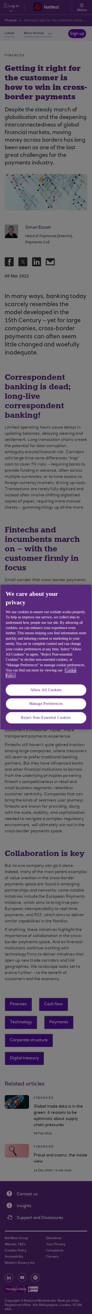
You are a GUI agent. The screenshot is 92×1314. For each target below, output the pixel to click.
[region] (46, 657)
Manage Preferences (46, 704)
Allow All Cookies (46, 690)
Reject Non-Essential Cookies (46, 718)
